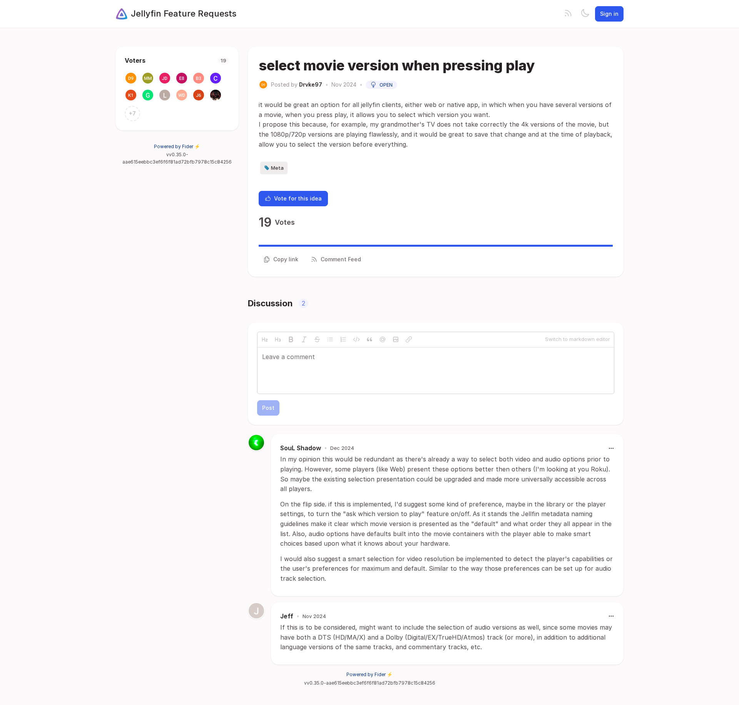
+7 (132, 113)
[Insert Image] (395, 339)
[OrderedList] (343, 339)
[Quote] (369, 339)
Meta (277, 168)
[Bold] (291, 339)
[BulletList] (330, 339)
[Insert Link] (409, 339)
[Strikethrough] (317, 339)
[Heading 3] (278, 339)
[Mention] (382, 339)
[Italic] (304, 339)
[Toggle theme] (585, 14)
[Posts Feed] (568, 14)
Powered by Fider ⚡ (177, 146)
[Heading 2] (265, 339)
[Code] (356, 339)
